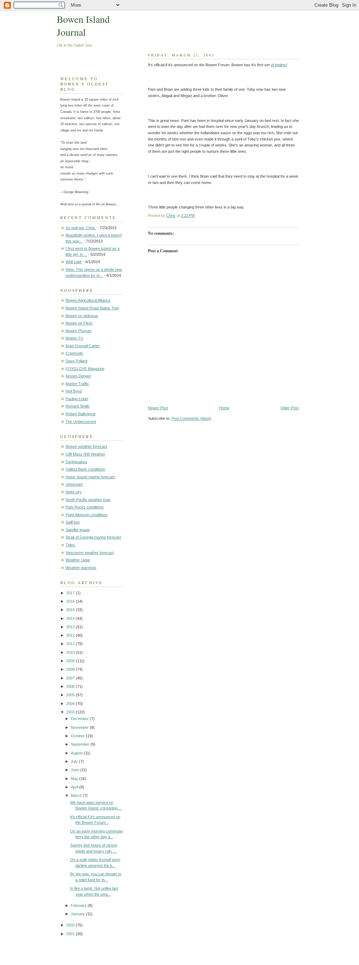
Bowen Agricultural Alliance (88, 300)
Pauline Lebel (77, 399)
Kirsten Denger (78, 376)
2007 (71, 678)
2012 (71, 635)
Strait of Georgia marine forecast (93, 537)
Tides (70, 545)
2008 (71, 669)
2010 (71, 652)
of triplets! (279, 65)
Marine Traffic (77, 384)
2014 (71, 618)
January (78, 914)
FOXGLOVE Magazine (85, 369)
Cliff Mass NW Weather (85, 454)
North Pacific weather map (88, 500)
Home (224, 408)
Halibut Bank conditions (85, 469)
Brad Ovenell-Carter (83, 346)
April (75, 787)
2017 (71, 593)
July (75, 761)
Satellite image (78, 530)
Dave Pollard (76, 361)
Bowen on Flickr (79, 323)
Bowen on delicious (82, 316)
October (78, 736)
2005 (71, 695)
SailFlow (73, 522)
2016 (71, 601)
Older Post (289, 408)
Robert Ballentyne (81, 414)
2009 (71, 661)
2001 (71, 934)
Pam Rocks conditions (85, 507)
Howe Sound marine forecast (90, 477)
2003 (71, 712)
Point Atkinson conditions (87, 515)
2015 (71, 610)
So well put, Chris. (81, 228)
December (80, 719)
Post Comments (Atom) (191, 418)
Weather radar (78, 560)
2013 (71, 627)
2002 (71, 925)
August (77, 753)
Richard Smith (77, 406)
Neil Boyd (74, 391)
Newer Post (158, 408)
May (75, 778)
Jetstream (74, 484)
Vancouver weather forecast (90, 552)
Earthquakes (76, 462)
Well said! (74, 262)
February (79, 905)
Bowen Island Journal (83, 26)
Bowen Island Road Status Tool (92, 308)
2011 (71, 644)
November (80, 727)
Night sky (74, 492)
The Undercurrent (81, 421)
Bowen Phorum (79, 331)
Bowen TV (74, 338)
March (77, 795)
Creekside (74, 353)
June (75, 770)
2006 (71, 686)
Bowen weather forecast (86, 446)
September (80, 744)
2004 (71, 703)
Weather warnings (81, 568)
